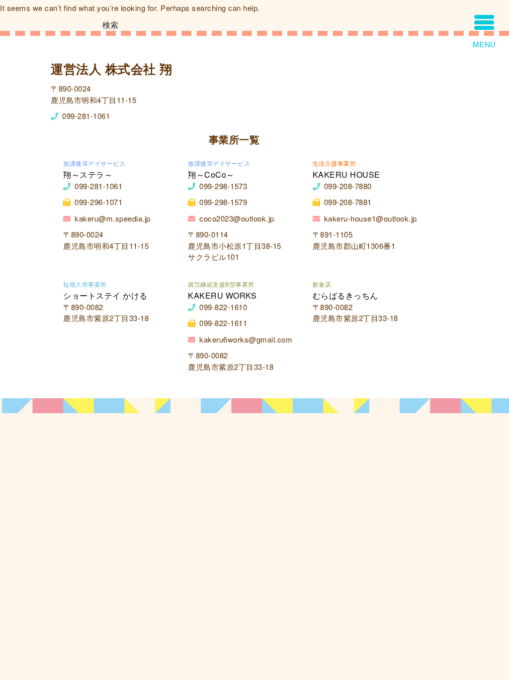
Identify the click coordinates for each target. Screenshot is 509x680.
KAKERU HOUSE (346, 174)
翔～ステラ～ (87, 174)
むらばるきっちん (345, 295)
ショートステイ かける (105, 295)
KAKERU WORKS (222, 295)
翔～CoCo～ (211, 174)
